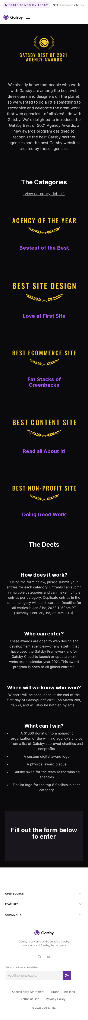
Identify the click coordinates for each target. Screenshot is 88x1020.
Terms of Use (30, 999)
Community (13, 914)
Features (11, 904)
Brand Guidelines (63, 992)
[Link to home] (13, 17)
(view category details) (44, 193)
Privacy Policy (56, 999)
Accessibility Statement (28, 992)
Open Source (14, 893)
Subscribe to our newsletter (22, 967)
